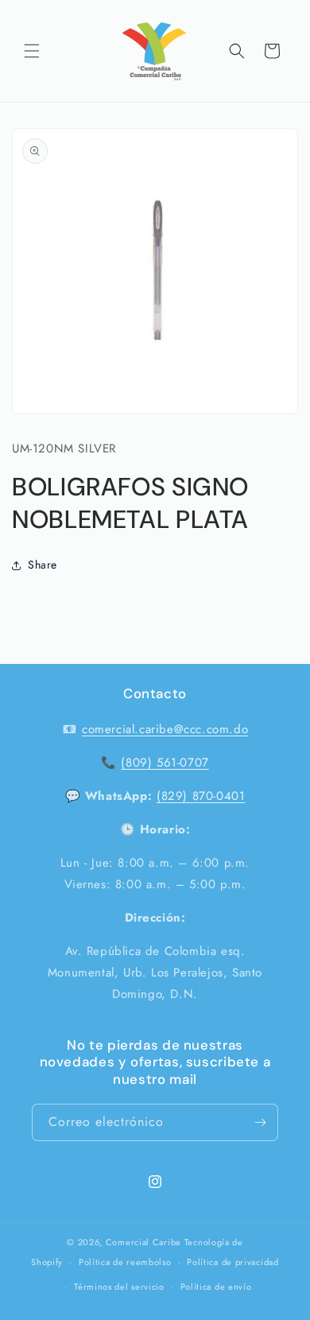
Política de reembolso (125, 1262)
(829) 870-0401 (201, 796)
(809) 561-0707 (164, 762)
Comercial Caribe (143, 1242)
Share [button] (42, 565)
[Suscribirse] (259, 1122)
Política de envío (216, 1286)
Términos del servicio (119, 1286)
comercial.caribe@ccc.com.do (165, 729)
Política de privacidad (232, 1262)
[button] (31, 50)
